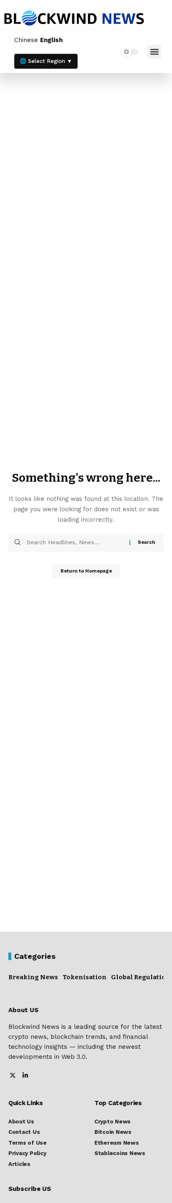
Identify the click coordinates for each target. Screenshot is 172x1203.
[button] (154, 52)
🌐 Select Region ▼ (46, 61)
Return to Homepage (86, 571)
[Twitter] (12, 1076)
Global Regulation (140, 977)
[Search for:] (74, 542)
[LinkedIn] (25, 1076)
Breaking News (33, 977)
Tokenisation (84, 977)
